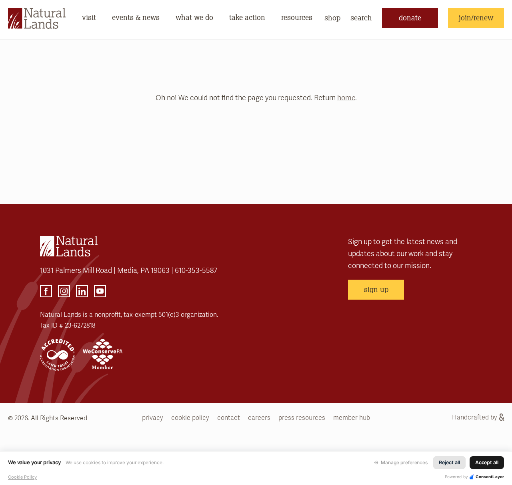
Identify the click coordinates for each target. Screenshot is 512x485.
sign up (376, 289)
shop (332, 17)
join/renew (476, 17)
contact (228, 418)
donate (410, 17)
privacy (152, 418)
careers (259, 418)
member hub (351, 418)
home (346, 97)
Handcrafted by (474, 417)
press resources (301, 418)
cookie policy (190, 418)
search (361, 17)
